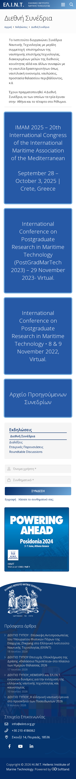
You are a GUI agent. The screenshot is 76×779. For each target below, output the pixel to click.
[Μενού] (63, 4)
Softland (63, 769)
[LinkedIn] (31, 746)
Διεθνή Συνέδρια (22, 436)
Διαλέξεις (16, 442)
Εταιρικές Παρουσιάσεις (26, 447)
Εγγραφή (10, 499)
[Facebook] (9, 746)
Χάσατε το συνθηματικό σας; (36, 499)
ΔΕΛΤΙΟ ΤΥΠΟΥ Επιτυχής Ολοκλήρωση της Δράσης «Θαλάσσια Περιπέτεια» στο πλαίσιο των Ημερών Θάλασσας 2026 (38, 661)
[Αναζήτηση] (71, 4)
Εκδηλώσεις (20, 429)
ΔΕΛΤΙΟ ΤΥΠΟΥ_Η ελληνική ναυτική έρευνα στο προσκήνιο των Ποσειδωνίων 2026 (37, 699)
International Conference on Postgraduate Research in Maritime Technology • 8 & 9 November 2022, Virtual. (38, 336)
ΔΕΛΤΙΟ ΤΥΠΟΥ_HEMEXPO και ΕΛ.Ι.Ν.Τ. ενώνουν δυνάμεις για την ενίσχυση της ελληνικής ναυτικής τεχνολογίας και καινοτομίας (35, 681)
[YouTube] (20, 746)
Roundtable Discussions (25, 452)
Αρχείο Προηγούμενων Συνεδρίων (38, 398)
